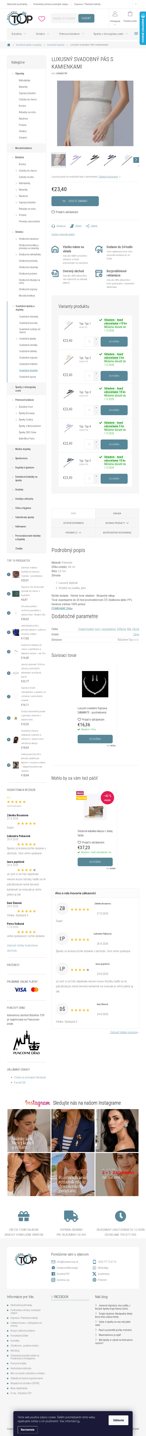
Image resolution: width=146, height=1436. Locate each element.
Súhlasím (118, 1420)
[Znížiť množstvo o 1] (96, 344)
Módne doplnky (23, 449)
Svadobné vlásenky (28, 316)
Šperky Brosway (27, 413)
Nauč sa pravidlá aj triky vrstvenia (115, 1330)
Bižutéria (19, 157)
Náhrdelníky (24, 80)
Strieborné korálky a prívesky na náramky (29, 247)
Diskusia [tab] (117, 513)
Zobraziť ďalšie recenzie (123, 1032)
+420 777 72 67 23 (107, 1261)
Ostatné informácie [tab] (73, 523)
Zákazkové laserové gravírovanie (27, 1378)
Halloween (20, 526)
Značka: (63, 234)
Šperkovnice (21, 458)
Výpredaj (19, 73)
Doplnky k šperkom (24, 467)
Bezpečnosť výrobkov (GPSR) (25, 1383)
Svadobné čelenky (28, 351)
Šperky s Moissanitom (30, 426)
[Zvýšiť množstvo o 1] (96, 339)
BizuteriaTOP (63, 1273)
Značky (18, 548)
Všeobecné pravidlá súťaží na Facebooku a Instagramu (25, 1357)
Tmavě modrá (86, 629)
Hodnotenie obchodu (21, 1368)
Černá (135, 629)
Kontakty (15, 1340)
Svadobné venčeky (28, 345)
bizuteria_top (63, 1279)
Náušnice (23, 118)
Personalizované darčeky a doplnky (28, 537)
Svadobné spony (27, 376)
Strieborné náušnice (28, 238)
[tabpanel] (95, 706)
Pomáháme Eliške (19, 1335)
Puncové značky (18, 1363)
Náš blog (15, 1350)
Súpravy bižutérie (27, 93)
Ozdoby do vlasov (28, 99)
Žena (136, 634)
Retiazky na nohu (27, 112)
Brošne (22, 105)
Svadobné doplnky (28, 370)
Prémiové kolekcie (24, 399)
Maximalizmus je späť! (110, 1335)
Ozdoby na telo (26, 177)
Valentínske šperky (24, 517)
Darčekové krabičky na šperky (26, 478)
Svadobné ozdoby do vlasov (29, 331)
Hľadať (86, 18)
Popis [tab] (73, 513)
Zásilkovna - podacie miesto (25, 1345)
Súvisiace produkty (115, 523)
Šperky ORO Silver (27, 432)
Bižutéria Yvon (26, 406)
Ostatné (23, 137)
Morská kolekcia (23, 148)
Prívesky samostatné (29, 221)
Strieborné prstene (28, 273)
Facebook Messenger (67, 1267)
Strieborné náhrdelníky (30, 254)
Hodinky (19, 489)
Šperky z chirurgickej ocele (25, 389)
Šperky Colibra (26, 419)
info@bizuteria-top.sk (67, 1261)
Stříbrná (121, 629)
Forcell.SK (19, 1082)
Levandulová (108, 629)
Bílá (129, 629)
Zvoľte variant (78, 201)
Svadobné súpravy (28, 357)
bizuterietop (104, 1273)
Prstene (22, 125)
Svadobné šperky (27, 338)
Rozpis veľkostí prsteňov (23, 1330)
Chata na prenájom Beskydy (30, 1077)
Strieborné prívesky (28, 260)
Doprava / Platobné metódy (87, 4)
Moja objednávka (19, 1388)
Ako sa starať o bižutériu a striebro (28, 1373)
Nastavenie (28, 1429)
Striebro (23, 131)
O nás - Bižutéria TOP (21, 1393)
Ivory (97, 629)
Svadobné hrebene (28, 364)
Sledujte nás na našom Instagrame (87, 1103)
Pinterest (102, 1279)
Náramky (23, 86)
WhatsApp (103, 1267)
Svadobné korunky (28, 323)
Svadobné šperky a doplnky (25, 308)
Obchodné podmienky (17, 4)
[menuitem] (19, 33)
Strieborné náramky (28, 267)
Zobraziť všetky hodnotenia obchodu (22, 948)
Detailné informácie (108, 176)
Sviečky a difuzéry (24, 498)
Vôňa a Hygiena (23, 508)
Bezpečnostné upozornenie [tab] (117, 532)
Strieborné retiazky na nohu (29, 281)
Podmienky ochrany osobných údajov (50, 4)
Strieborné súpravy (28, 289)
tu (78, 1421)
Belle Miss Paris (27, 438)
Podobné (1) (71, 532)
